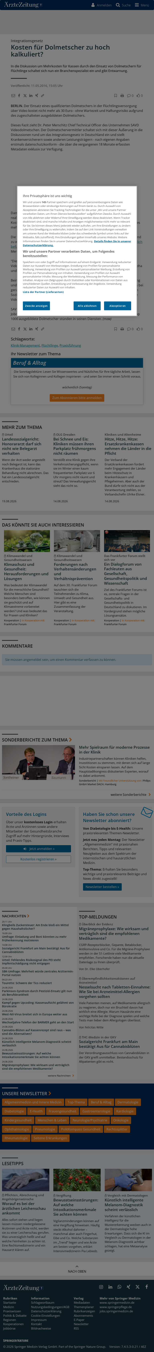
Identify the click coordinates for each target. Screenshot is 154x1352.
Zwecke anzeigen (36, 306)
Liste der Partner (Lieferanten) (43, 292)
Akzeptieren (117, 306)
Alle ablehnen (87, 306)
